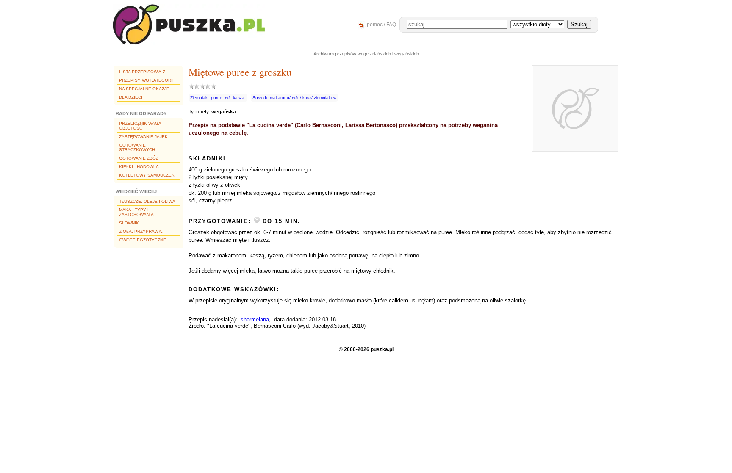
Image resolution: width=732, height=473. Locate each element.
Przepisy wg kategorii (146, 80)
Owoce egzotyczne (142, 240)
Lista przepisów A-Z (142, 71)
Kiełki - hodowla (139, 166)
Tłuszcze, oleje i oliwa (147, 201)
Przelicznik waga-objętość (141, 125)
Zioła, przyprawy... (142, 231)
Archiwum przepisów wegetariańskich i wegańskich (366, 53)
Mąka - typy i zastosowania (136, 212)
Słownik (129, 223)
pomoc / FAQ (381, 25)
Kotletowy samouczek (147, 175)
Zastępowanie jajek (143, 136)
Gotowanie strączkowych (137, 147)
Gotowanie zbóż (138, 158)
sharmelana (255, 319)
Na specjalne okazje (144, 88)
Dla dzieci (130, 97)
